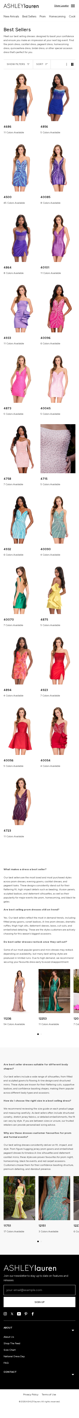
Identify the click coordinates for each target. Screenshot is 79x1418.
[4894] (21, 659)
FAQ (6, 1362)
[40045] (58, 378)
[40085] (58, 167)
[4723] (21, 800)
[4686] (21, 96)
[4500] (21, 167)
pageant (8, 885)
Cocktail (74, 16)
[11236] (19, 991)
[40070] (21, 589)
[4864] (21, 237)
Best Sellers (29, 16)
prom (53, 921)
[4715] (58, 448)
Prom (43, 16)
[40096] (58, 307)
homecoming (52, 897)
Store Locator (61, 5)
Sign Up (39, 1302)
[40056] (21, 730)
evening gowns (35, 881)
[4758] (21, 448)
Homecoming (57, 16)
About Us (9, 1336)
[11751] (19, 1198)
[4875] (58, 589)
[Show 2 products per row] (72, 64)
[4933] (21, 307)
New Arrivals (11, 16)
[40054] (58, 730)
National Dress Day (14, 1356)
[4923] (58, 659)
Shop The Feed (12, 1343)
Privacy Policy (30, 1394)
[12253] (54, 991)
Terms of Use (49, 1394)
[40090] (58, 519)
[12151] (54, 1198)
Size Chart (10, 1349)
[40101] (58, 237)
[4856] (58, 96)
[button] (38, 1034)
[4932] (21, 519)
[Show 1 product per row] (66, 64)
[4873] (21, 378)
